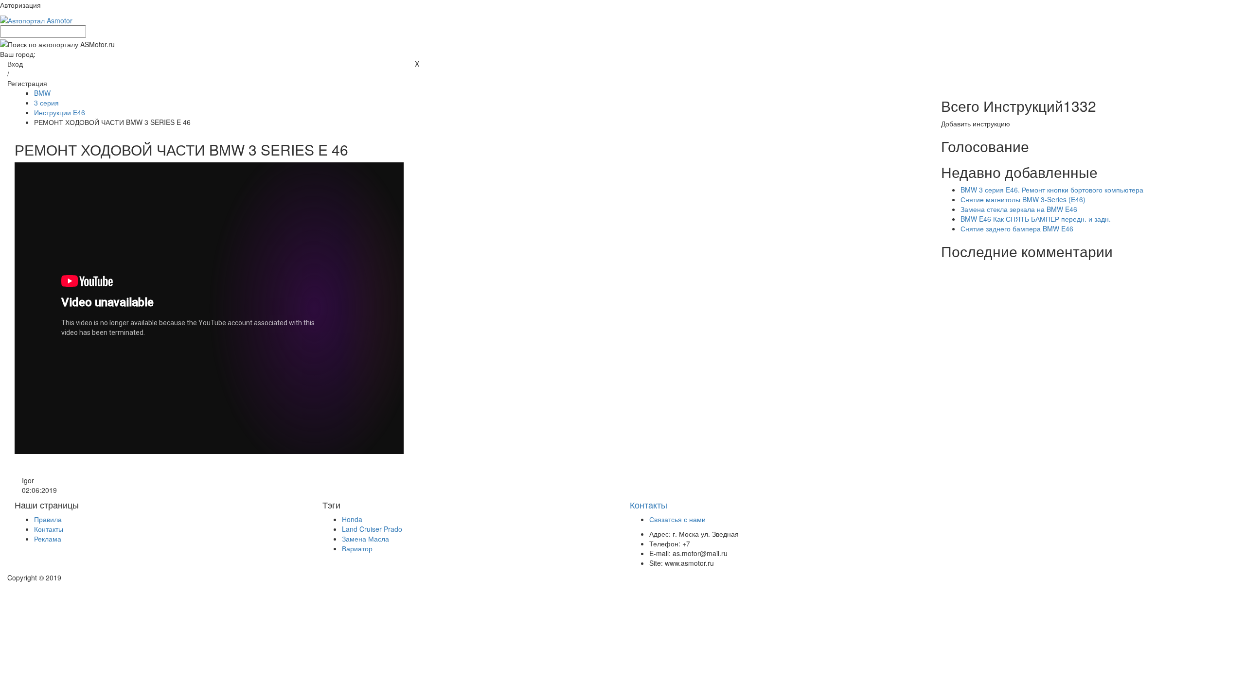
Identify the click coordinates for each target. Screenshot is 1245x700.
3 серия (46, 102)
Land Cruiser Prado (372, 529)
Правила (48, 519)
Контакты (48, 529)
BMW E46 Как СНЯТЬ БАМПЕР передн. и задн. (1035, 219)
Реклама (47, 538)
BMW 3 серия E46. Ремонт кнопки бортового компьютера (1051, 189)
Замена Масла (365, 538)
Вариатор (357, 548)
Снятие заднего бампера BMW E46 (1016, 228)
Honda (352, 519)
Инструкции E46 (59, 112)
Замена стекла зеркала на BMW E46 (1018, 209)
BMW (42, 93)
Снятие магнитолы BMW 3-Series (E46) (1022, 199)
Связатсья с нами (677, 519)
